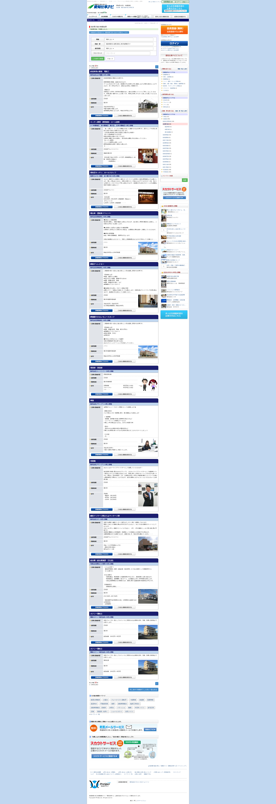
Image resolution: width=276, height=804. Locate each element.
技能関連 (165, 74)
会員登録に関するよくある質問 (170, 36)
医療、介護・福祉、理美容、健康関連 (173, 83)
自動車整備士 (122, 704)
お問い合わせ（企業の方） (125, 772)
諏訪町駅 (167, 126)
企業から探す (138, 774)
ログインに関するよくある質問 (170, 50)
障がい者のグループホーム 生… (176, 210)
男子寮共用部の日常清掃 (174, 236)
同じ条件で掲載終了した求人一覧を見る (143, 689)
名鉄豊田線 (166, 142)
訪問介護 (169, 215)
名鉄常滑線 (166, 148)
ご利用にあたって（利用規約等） (162, 772)
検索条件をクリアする (169, 72)
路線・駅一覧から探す (181, 111)
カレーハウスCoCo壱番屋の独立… (177, 241)
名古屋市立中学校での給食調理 (176, 295)
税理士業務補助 (171, 281)
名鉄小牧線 (166, 167)
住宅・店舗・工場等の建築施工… (176, 265)
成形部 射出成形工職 (173, 276)
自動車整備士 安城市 (98, 707)
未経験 (141, 700)
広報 (92, 711)
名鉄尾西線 (166, 161)
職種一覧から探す (182, 68)
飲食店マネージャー (172, 250)
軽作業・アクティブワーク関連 (171, 86)
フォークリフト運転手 (118, 700)
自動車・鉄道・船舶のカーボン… (176, 305)
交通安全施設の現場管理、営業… (176, 255)
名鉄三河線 (166, 140)
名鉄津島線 (166, 159)
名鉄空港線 (166, 145)
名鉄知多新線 (166, 153)
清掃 (112, 704)
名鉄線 (165, 118)
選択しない (109, 39)
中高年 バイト (139, 707)
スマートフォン (141, 800)
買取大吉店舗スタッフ (173, 260)
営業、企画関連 (167, 76)
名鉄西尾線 (166, 134)
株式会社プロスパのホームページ (139, 782)
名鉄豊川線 (166, 124)
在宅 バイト (129, 711)
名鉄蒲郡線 (166, 137)
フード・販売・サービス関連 (171, 81)
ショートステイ (116, 711)
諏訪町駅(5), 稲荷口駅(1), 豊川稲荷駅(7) (117, 44)
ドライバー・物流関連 (169, 88)
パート (165, 104)
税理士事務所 (95, 700)
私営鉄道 (165, 169)
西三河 (128, 7)
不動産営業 (104, 704)
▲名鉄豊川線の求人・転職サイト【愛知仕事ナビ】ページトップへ (167, 766)
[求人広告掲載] (175, 8)
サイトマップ (176, 772)
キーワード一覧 (95, 714)
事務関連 (165, 79)
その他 (165, 90)
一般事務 (133, 700)
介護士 (105, 700)
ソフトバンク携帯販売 (173, 290)
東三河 (132, 7)
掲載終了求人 (147, 774)
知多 (125, 7)
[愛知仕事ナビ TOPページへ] (100, 6)
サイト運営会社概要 (95, 772)
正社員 (165, 100)
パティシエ (121, 707)
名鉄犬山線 (166, 164)
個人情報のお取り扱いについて (143, 772)
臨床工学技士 (134, 704)
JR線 (164, 116)
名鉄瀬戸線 (166, 156)
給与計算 (151, 707)
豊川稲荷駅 (168, 132)
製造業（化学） (102, 711)
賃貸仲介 (94, 704)
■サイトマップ (157, 1)
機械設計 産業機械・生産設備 (176, 300)
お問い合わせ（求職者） (109, 772)
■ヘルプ (151, 1)
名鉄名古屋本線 (167, 121)
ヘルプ (92, 774)
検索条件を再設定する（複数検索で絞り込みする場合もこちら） (109, 32)
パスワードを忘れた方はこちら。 (171, 48)
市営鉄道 (165, 171)
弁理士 (111, 707)
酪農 (129, 707)
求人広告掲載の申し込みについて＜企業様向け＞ (109, 774)
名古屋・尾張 (119, 7)
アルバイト (166, 102)
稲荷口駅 (167, 129)
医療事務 (150, 700)
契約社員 (165, 107)
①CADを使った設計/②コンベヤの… (176, 230)
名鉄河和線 (166, 151)
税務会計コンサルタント (174, 224)
